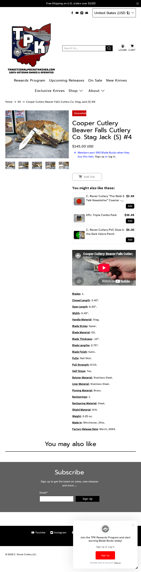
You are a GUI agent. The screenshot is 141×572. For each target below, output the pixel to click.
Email (44, 493)
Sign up (99, 156)
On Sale (95, 80)
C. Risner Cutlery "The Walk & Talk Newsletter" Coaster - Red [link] (105, 198)
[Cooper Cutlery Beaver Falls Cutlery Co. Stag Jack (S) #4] (37, 134)
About (94, 90)
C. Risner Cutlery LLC (25, 554)
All (19, 102)
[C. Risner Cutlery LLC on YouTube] (77, 12)
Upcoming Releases (66, 80)
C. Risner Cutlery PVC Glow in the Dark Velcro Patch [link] (105, 232)
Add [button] (130, 206)
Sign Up (88, 499)
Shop (73, 90)
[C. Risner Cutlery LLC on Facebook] (72, 12)
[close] (137, 3)
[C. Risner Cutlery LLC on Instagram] (81, 12)
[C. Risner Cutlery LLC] (31, 48)
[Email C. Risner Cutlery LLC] (86, 12)
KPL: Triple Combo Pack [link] (101, 215)
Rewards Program (29, 80)
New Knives (116, 80)
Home (8, 102)
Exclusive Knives (50, 90)
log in (111, 156)
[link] (79, 201)
